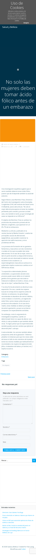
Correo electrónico (10, 435)
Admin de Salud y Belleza (10, 144)
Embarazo (4, 357)
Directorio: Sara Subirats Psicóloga (12, 512)
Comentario (7, 404)
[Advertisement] (18, 48)
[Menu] (18, 69)
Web (4, 442)
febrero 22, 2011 (8, 147)
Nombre (6, 427)
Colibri (23, 549)
